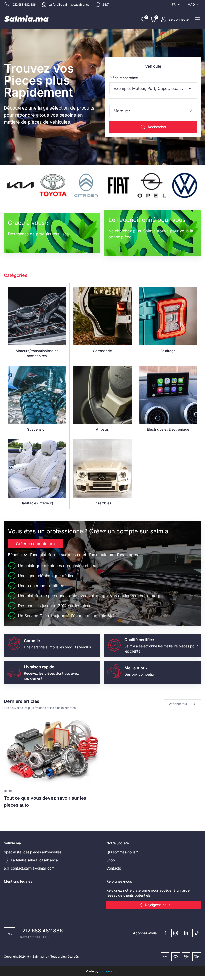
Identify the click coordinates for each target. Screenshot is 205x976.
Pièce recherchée (124, 78)
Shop (110, 860)
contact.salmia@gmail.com (32, 868)
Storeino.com (110, 971)
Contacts (113, 868)
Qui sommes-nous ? (122, 852)
